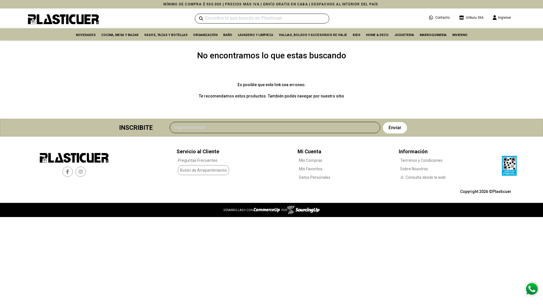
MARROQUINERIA (433, 35)
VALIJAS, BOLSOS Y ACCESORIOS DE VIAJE (313, 35)
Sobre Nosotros (414, 169)
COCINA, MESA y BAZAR (120, 35)
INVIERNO (459, 35)
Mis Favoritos (310, 169)
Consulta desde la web (426, 177)
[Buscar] (201, 19)
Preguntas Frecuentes (197, 160)
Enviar (395, 127)
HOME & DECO (377, 35)
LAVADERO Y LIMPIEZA (255, 35)
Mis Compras (310, 160)
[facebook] (68, 172)
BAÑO (227, 35)
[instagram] (81, 172)
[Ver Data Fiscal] (509, 164)
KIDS (356, 35)
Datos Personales (314, 177)
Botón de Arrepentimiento (203, 170)
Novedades (86, 35)
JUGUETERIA (404, 35)
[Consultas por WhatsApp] (531, 289)
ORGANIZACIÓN (205, 35)
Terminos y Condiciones (421, 160)
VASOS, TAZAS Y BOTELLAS (166, 35)
